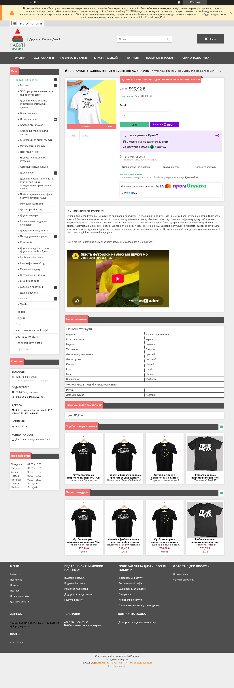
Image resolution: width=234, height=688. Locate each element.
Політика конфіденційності (138, 662)
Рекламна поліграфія (32, 203)
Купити (134, 124)
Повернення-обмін (20, 596)
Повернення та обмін (160, 57)
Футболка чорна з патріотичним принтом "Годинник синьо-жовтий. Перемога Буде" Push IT (165, 478)
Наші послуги (42, 57)
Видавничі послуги (30, 113)
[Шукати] (168, 39)
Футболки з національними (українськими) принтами (106, 70)
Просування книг (29, 151)
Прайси (14, 585)
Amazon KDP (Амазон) (32, 125)
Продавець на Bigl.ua (117, 659)
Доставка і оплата (27, 336)
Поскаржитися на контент (108, 662)
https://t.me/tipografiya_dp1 (30, 397)
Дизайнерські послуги (32, 209)
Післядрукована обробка (33, 236)
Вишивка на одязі (29, 280)
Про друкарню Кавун (73, 57)
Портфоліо (22, 349)
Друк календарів (29, 215)
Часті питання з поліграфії (32, 330)
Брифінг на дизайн (106, 57)
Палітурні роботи (73, 599)
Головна (19, 57)
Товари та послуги (27, 79)
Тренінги (24, 304)
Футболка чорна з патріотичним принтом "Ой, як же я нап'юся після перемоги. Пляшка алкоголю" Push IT (83, 478)
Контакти (133, 57)
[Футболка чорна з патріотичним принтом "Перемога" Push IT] (205, 453)
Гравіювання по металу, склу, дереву (139, 605)
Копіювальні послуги (31, 257)
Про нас (21, 311)
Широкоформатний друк (33, 263)
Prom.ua (134, 656)
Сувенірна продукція (31, 287)
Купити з (158, 124)
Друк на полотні (29, 292)
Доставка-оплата (19, 601)
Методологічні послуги (32, 146)
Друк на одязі (27, 172)
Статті (23, 298)
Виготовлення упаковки (33, 275)
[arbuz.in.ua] (17, 39)
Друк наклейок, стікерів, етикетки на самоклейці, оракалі (33, 104)
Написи (145, 70)
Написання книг (28, 119)
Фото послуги (180, 574)
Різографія (26, 242)
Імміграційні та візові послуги (36, 140)
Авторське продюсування (34, 166)
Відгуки (20, 318)
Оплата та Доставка (195, 57)
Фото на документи (183, 579)
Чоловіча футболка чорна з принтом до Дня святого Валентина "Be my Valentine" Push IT (124, 478)
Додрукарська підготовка (34, 230)
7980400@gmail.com (26, 392)
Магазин (24, 85)
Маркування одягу (30, 269)
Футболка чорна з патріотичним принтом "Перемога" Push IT (205, 478)
